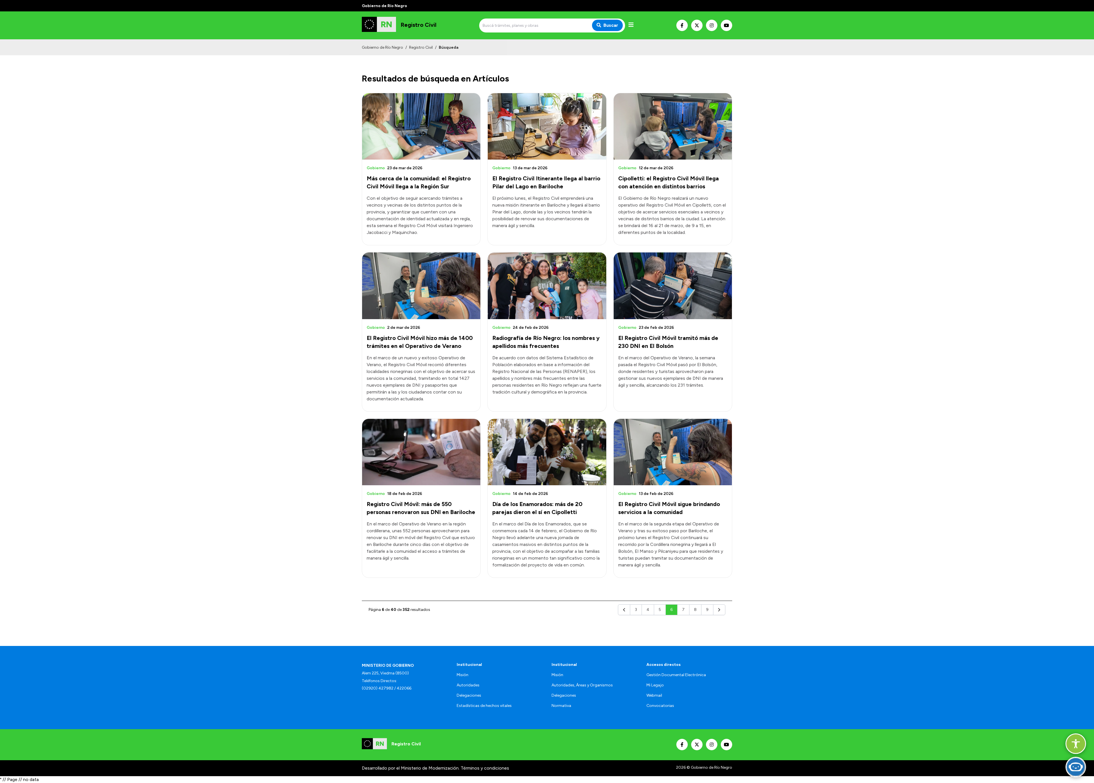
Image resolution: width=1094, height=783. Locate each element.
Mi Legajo (655, 685)
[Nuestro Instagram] (711, 25)
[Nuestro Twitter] (697, 25)
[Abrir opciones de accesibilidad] (1076, 743)
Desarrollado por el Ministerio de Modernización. (411, 768)
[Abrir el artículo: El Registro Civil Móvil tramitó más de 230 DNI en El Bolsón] (673, 285)
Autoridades (468, 685)
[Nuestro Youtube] (726, 25)
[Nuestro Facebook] (682, 25)
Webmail (654, 695)
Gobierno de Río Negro (382, 47)
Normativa (561, 705)
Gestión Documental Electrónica (676, 674)
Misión (462, 674)
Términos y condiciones (485, 768)
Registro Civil (421, 47)
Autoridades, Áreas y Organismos (582, 685)
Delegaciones (469, 695)
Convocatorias (660, 705)
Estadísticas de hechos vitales (484, 705)
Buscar (610, 25)
